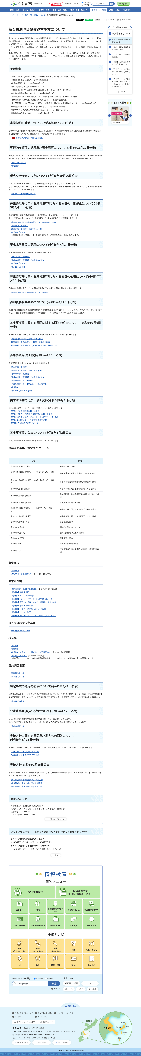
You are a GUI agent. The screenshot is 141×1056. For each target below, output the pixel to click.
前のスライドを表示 (109, 115)
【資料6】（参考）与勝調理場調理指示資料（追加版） (31, 414)
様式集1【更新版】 (19, 263)
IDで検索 (86, 5)
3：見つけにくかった (53, 849)
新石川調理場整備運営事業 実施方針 (27, 780)
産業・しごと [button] (114, 10)
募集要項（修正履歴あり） (22, 574)
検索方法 (57, 988)
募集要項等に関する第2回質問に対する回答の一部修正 (34, 222)
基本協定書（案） (18, 677)
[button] (56, 4)
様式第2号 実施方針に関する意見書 (26, 786)
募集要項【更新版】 (19, 226)
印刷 (98, 19)
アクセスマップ (22, 1042)
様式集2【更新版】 (19, 232)
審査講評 (15, 166)
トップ (11, 15)
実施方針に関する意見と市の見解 (25, 755)
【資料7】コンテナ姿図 (21, 612)
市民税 (81, 989)
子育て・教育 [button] (44, 10)
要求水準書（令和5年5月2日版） (25, 589)
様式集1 (14, 387)
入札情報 (92, 989)
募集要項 (15, 571)
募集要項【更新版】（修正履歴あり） (27, 229)
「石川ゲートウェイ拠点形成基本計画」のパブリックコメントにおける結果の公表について (121, 82)
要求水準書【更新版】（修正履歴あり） (28, 260)
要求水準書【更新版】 (20, 257)
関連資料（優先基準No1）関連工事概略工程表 (30, 342)
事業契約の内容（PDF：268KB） (30, 138)
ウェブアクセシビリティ (66, 1013)
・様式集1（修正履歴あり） (41, 652)
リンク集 (18, 1017)
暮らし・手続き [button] (29, 10)
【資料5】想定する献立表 (22, 606)
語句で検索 (87, 2)
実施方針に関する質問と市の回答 (25, 752)
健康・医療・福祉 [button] (60, 10)
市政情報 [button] (126, 10)
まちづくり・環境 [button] (99, 10)
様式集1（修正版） (19, 652)
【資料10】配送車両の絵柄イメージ (24, 423)
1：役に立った (18, 842)
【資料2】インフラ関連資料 (23, 596)
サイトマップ (43, 1017)
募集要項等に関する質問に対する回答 (27, 339)
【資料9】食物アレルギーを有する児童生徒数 (28, 420)
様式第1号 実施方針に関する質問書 (26, 783)
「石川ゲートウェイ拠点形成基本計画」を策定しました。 (121, 71)
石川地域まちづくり (37, 15)
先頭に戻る (72, 1006)
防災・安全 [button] (14, 10)
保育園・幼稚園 (71, 983)
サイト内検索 (15, 983)
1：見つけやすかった (21, 849)
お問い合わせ (63, 1042)
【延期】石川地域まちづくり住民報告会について (121, 63)
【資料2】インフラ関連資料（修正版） (25, 411)
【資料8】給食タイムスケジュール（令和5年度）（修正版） (34, 417)
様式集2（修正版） (19, 656)
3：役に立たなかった (47, 842)
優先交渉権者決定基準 (20, 631)
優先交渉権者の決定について (23, 194)
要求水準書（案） (18, 726)
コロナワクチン (90, 983)
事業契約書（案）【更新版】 (23, 380)
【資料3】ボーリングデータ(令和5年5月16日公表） (32, 599)
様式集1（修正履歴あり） (22, 391)
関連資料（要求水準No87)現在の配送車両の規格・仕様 (34, 345)
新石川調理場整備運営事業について (121, 41)
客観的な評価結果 (18, 163)
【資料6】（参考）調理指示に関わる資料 (28, 609)
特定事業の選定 (17, 701)
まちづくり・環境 (21, 15)
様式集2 (14, 649)
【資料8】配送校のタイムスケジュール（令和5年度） (33, 616)
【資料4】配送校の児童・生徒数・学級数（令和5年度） (34, 602)
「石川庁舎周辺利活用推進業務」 (121, 55)
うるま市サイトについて (24, 1013)
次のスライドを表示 (130, 115)
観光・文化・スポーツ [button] (79, 10)
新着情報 (124, 4)
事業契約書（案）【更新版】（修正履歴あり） (30, 384)
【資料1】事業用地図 (20, 592)
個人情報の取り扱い (45, 1013)
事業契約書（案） (18, 673)
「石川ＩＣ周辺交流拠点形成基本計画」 (121, 48)
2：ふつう (31, 842)
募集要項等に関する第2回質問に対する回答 (29, 292)
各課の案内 (42, 1042)
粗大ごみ (69, 989)
